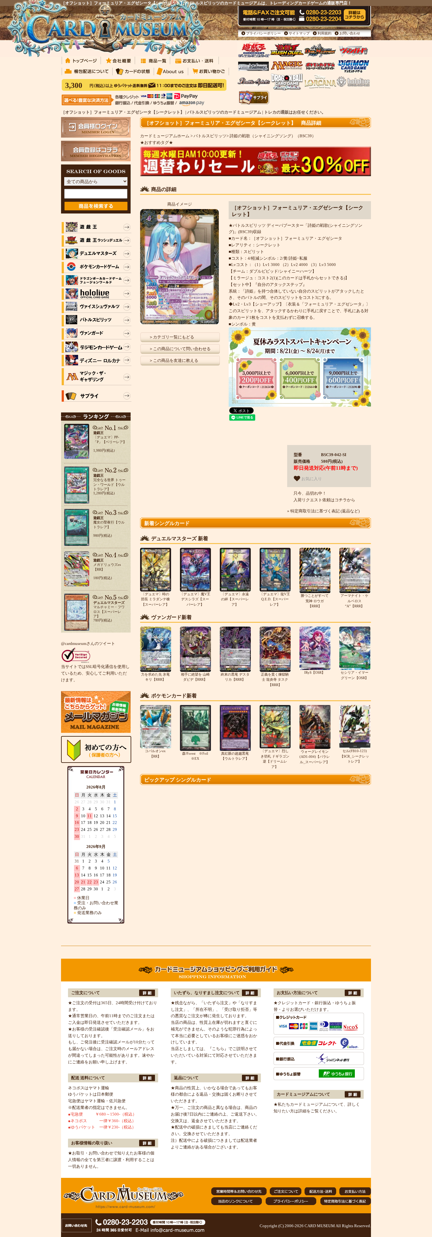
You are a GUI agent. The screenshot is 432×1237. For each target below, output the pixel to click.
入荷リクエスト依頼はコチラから (324, 500)
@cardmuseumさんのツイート (88, 643)
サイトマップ (299, 33)
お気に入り (311, 478)
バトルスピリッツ (210, 135)
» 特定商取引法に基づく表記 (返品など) (323, 511)
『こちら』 (218, 1048)
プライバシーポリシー (263, 33)
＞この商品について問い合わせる (180, 348)
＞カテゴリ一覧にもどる (171, 337)
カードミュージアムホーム (164, 135)
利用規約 (324, 33)
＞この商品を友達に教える (173, 360)
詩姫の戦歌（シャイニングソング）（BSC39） (273, 135)
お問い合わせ (349, 33)
